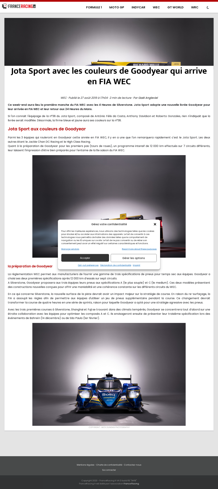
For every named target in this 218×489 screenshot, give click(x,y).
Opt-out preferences (88, 265)
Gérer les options (133, 258)
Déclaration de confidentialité (115, 265)
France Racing (131, 483)
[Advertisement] (109, 43)
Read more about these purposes (139, 249)
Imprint (136, 265)
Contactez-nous (132, 464)
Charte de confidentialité (109, 464)
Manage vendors (70, 249)
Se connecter (109, 469)
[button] (155, 224)
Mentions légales (85, 464)
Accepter (85, 257)
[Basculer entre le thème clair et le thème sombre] (208, 8)
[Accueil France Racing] (18, 6)
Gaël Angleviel (148, 98)
